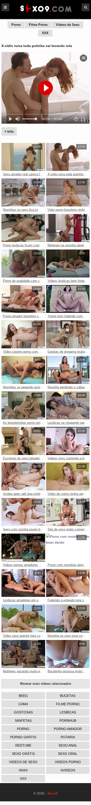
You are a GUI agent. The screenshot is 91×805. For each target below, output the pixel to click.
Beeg (23, 696)
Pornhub (67, 720)
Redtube (23, 745)
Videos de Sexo (67, 25)
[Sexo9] (45, 13)
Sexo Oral (67, 754)
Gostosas (23, 712)
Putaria (68, 737)
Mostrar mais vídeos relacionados (45, 683)
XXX (45, 33)
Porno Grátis (23, 737)
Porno (16, 25)
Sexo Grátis (23, 754)
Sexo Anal (67, 745)
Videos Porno (68, 762)
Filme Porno (38, 25)
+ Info (9, 131)
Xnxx (23, 770)
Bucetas (67, 696)
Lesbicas (68, 712)
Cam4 (23, 704)
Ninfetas (23, 720)
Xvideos (67, 770)
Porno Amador (68, 729)
